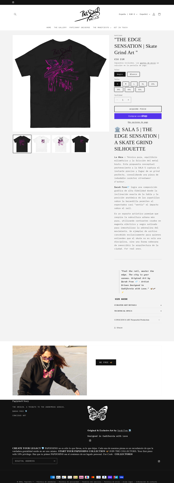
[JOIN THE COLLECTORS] (54, 461)
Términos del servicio (91, 482)
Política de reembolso (46, 482)
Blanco (133, 74)
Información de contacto (146, 482)
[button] (15, 14)
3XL (118, 89)
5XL (140, 89)
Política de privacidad (69, 482)
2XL (153, 84)
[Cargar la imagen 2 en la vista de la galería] (41, 144)
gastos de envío (148, 63)
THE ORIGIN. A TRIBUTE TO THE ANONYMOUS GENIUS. (38, 407)
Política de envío (112, 482)
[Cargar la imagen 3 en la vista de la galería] (61, 144)
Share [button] (119, 327)
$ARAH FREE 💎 (19, 411)
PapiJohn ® (28, 482)
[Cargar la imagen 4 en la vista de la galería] (80, 144)
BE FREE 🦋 (105, 362)
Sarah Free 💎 (124, 430)
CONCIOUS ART (19, 415)
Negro (120, 74)
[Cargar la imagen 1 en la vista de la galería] (22, 144)
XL (143, 84)
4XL (129, 89)
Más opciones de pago (138, 122)
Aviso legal (128, 482)
